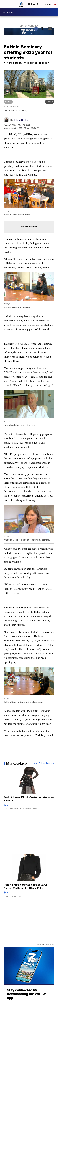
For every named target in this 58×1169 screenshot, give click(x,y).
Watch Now (49, 4)
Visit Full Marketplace (44, 763)
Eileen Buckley (22, 120)
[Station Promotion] (29, 32)
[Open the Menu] (5, 4)
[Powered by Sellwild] (49, 944)
